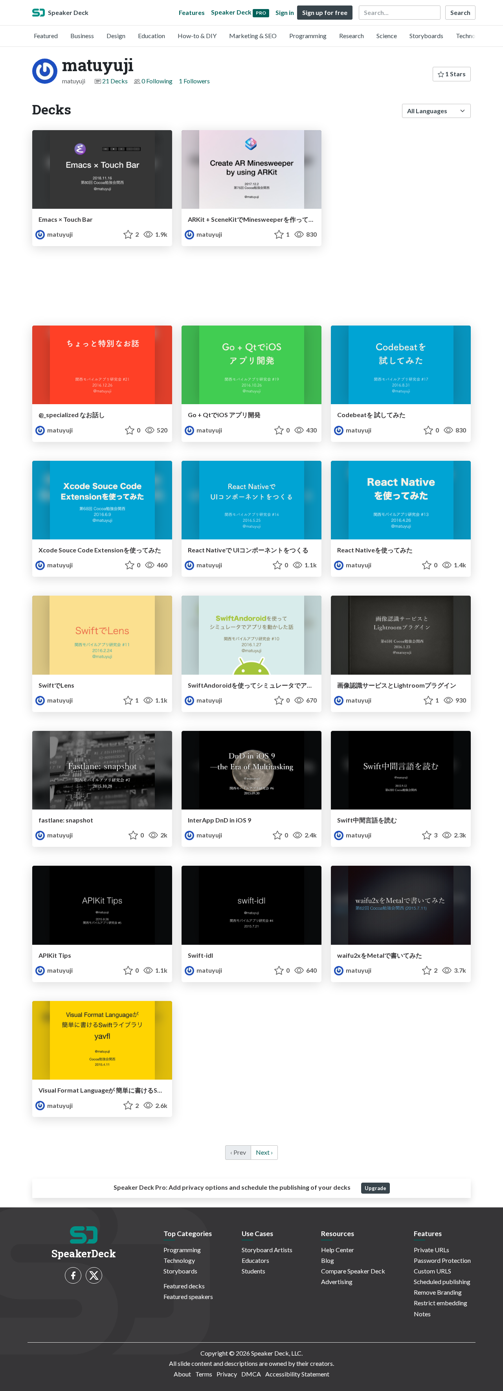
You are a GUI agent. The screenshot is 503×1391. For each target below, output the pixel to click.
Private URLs (431, 1249)
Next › (264, 1152)
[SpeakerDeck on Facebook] (73, 1275)
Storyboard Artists (267, 1249)
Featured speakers (188, 1296)
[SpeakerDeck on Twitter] (94, 1275)
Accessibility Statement (297, 1374)
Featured (46, 35)
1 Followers (194, 81)
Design (115, 35)
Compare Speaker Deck (353, 1271)
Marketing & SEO (253, 35)
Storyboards (426, 35)
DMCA (251, 1374)
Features (192, 12)
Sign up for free (324, 12)
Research (351, 35)
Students (253, 1271)
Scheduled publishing (442, 1281)
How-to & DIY (197, 35)
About (182, 1374)
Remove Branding (438, 1292)
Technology (471, 35)
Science (386, 35)
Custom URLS (432, 1271)
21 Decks (115, 81)
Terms (203, 1374)
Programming (308, 35)
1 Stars (455, 73)
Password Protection (442, 1260)
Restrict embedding (440, 1302)
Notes (422, 1313)
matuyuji (59, 234)
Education (151, 35)
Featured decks (184, 1286)
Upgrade (375, 1188)
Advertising (336, 1281)
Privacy (227, 1374)
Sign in (284, 12)
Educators (255, 1260)
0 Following (157, 81)
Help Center (337, 1249)
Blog (327, 1260)
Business (82, 35)
